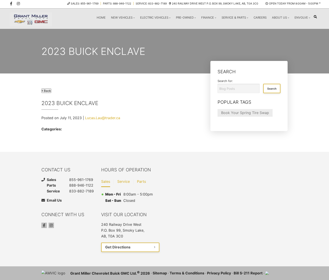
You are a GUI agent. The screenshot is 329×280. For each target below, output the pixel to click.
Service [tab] (123, 181)
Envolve (301, 17)
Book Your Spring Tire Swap (245, 112)
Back (47, 91)
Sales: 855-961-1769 (84, 3)
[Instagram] (51, 225)
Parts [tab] (141, 181)
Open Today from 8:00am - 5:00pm (293, 3)
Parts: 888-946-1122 (117, 3)
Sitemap (160, 273)
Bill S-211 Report (248, 273)
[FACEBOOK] (11, 3)
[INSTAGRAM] (18, 3)
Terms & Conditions (187, 273)
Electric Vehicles (154, 17)
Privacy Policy (219, 273)
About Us (279, 17)
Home (101, 17)
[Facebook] (44, 225)
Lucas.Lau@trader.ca (102, 118)
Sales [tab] (105, 181)
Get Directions (117, 247)
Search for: (225, 81)
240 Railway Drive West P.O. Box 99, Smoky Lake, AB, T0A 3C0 (215, 3)
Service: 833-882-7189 (151, 3)
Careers (260, 17)
